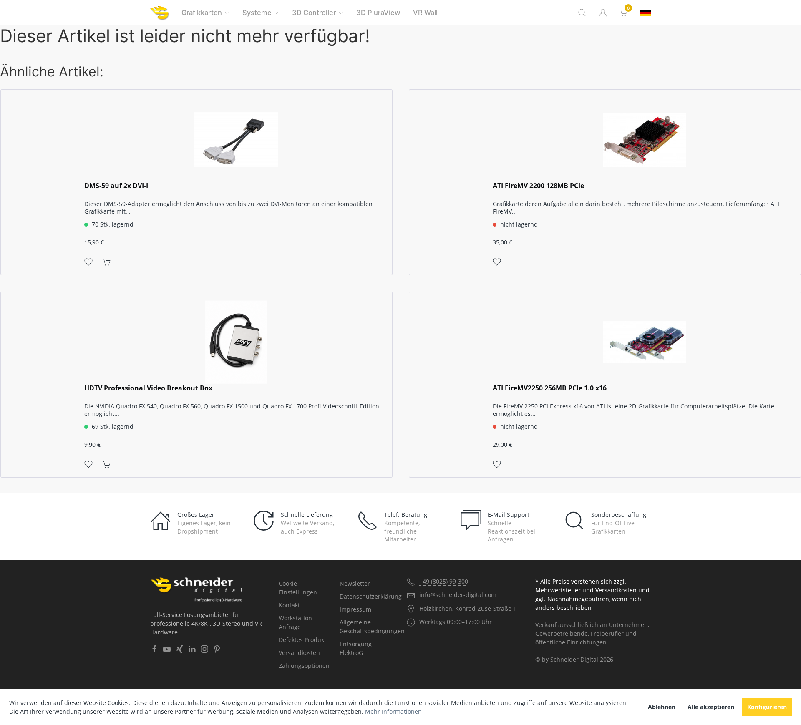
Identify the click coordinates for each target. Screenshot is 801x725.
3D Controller (314, 12)
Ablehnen (661, 707)
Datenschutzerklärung (367, 596)
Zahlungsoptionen (304, 666)
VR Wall (425, 12)
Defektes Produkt (302, 640)
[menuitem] (623, 12)
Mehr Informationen (393, 711)
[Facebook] (154, 649)
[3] (645, 13)
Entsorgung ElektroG (356, 648)
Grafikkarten (201, 12)
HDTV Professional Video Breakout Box (148, 388)
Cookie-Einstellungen (298, 587)
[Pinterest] (217, 649)
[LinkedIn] (192, 649)
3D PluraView (378, 12)
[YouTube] (167, 649)
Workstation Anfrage (295, 622)
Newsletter (355, 583)
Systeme (257, 12)
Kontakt (289, 605)
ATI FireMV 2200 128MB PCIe (538, 185)
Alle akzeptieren (711, 707)
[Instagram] (204, 649)
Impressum (355, 609)
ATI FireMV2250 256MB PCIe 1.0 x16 (550, 388)
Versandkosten (299, 653)
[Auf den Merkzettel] (88, 262)
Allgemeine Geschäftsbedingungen (367, 626)
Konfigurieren (767, 707)
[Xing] (179, 649)
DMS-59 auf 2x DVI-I (116, 185)
